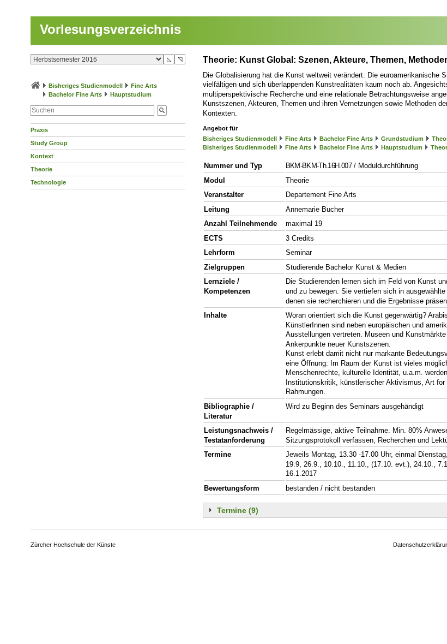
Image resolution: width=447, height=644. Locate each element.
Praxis (39, 130)
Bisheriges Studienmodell (86, 85)
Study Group (49, 143)
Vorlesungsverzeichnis (110, 29)
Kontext (42, 156)
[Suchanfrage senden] (162, 110)
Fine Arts (144, 85)
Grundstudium (402, 138)
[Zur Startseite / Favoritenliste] (35, 85)
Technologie (48, 182)
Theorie (41, 169)
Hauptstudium (131, 94)
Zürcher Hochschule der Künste (73, 544)
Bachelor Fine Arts (75, 94)
